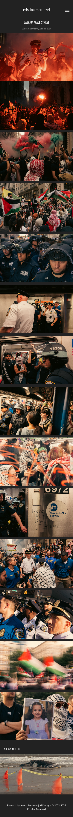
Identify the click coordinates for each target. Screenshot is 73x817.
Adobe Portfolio (28, 805)
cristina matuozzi (36, 9)
